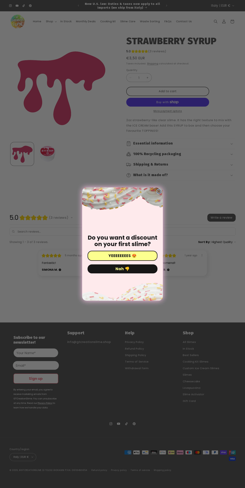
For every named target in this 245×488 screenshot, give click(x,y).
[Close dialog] (159, 191)
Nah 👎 (123, 268)
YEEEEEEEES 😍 (123, 255)
